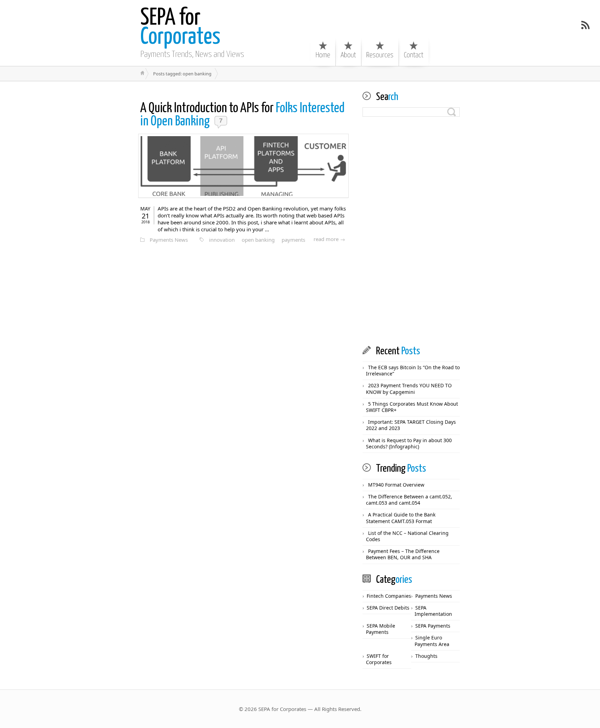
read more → (329, 238)
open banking (258, 239)
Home (323, 55)
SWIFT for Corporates (379, 659)
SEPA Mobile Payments (380, 628)
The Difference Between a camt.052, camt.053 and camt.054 (409, 499)
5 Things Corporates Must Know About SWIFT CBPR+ (412, 406)
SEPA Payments (432, 625)
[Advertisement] (411, 231)
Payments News (169, 239)
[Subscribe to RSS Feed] (585, 25)
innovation (222, 239)
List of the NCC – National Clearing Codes (407, 536)
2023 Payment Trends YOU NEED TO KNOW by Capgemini (409, 388)
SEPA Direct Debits (388, 607)
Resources (379, 55)
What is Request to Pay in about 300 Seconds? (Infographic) (409, 443)
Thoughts (426, 656)
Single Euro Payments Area (432, 640)
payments (293, 239)
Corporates (180, 28)
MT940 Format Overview (396, 484)
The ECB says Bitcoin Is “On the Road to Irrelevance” (413, 370)
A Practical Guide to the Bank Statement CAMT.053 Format (400, 517)
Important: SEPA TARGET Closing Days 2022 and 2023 (411, 425)
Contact (413, 55)
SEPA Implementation (433, 610)
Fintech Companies (389, 596)
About (348, 55)
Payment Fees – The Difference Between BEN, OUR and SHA (403, 554)
